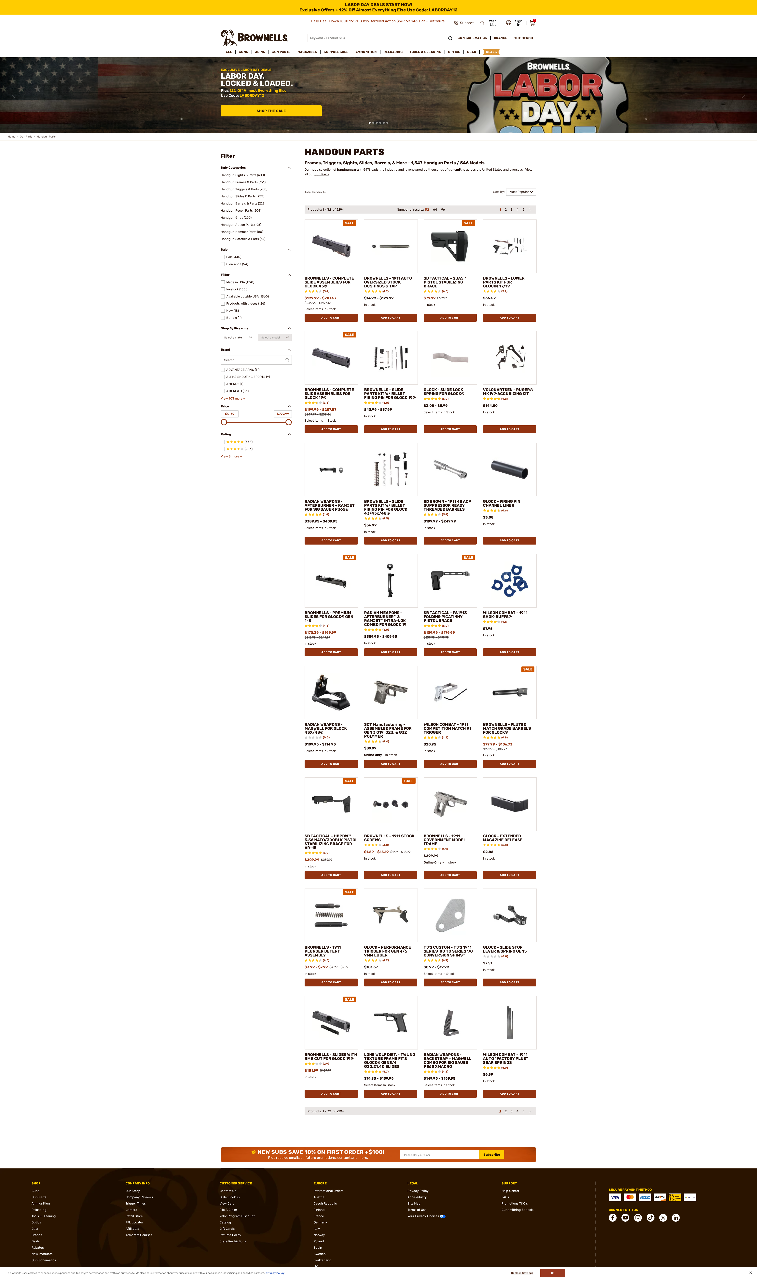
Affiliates (132, 1229)
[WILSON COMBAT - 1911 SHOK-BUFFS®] (510, 581)
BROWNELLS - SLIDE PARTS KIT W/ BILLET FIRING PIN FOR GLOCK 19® (390, 394)
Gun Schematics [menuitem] (472, 38)
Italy (317, 1229)
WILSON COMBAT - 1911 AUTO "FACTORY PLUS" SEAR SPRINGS (505, 1058)
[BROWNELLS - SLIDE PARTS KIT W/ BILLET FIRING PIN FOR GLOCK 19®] (391, 358)
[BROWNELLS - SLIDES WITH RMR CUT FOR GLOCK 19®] (331, 1022)
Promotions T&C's (515, 1203)
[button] (515, 22)
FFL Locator (134, 1222)
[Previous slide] (13, 95)
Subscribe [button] (491, 1154)
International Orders (329, 1191)
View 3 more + (231, 456)
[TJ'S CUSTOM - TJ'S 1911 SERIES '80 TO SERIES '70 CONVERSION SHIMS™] (450, 915)
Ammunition (41, 1203)
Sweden (320, 1254)
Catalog (225, 1222)
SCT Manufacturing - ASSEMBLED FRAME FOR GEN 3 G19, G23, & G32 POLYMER (388, 730)
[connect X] (663, 1218)
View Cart (227, 1203)
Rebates (38, 1247)
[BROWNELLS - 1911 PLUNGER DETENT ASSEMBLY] (331, 915)
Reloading (39, 1210)
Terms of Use (416, 1210)
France (319, 1216)
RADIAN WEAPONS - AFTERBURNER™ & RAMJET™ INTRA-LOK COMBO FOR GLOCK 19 (385, 618)
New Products (42, 1254)
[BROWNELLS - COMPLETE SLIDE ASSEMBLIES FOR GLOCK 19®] (331, 358)
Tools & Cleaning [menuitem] (425, 52)
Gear (35, 1229)
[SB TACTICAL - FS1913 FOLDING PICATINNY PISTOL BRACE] (450, 581)
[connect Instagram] (638, 1218)
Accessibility (416, 1197)
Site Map (413, 1203)
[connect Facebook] (613, 1218)
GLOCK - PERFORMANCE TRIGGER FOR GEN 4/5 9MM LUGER (387, 951)
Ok (552, 1273)
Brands (37, 1235)
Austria (319, 1197)
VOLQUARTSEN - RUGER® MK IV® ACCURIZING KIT (508, 392)
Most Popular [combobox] (519, 192)
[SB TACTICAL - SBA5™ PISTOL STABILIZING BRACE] (450, 246)
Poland (319, 1241)
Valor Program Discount (237, 1216)
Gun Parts (26, 136)
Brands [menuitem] (501, 38)
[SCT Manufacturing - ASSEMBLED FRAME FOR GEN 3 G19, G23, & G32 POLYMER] (391, 692)
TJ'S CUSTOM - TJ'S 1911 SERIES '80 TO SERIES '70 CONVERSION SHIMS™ (448, 951)
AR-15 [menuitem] (260, 52)
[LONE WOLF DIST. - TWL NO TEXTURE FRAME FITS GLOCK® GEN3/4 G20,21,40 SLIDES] (391, 1022)
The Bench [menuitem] (523, 38)
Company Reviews (139, 1197)
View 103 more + (233, 398)
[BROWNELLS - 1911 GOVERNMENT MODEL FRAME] (450, 804)
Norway (319, 1235)
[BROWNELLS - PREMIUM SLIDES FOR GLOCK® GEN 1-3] (331, 581)
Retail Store (134, 1216)
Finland (319, 1210)
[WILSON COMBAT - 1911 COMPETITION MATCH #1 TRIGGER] (450, 692)
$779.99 (283, 414)
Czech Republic (325, 1203)
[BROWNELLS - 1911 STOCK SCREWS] (391, 804)
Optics (36, 1222)
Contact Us (228, 1191)
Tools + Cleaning (44, 1216)
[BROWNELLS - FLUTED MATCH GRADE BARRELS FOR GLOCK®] (510, 692)
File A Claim (228, 1210)
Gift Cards (227, 1229)
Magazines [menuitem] (307, 52)
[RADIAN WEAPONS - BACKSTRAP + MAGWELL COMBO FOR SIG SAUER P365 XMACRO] (450, 1022)
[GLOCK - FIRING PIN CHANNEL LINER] (510, 469)
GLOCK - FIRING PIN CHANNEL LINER (501, 503)
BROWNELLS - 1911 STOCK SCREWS (389, 838)
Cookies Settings (522, 1273)
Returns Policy (230, 1235)
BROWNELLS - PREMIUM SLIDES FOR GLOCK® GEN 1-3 (329, 617)
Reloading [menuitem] (393, 52)
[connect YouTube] (625, 1218)
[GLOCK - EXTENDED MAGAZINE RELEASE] (510, 804)
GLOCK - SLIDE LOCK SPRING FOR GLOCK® (444, 392)
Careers (131, 1210)
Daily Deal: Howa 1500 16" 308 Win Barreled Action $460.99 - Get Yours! (378, 21)
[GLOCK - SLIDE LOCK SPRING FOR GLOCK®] (450, 358)
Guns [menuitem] (243, 52)
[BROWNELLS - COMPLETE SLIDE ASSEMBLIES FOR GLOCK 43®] (331, 246)
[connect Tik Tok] (650, 1218)
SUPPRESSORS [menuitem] (336, 52)
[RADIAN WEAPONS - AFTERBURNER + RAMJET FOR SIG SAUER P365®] (331, 469)
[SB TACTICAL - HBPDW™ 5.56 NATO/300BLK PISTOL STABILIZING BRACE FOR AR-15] (331, 804)
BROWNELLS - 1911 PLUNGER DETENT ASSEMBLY (323, 951)
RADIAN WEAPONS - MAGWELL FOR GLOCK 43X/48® (326, 728)
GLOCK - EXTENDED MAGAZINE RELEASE (503, 838)
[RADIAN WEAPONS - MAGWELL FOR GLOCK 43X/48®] (331, 692)
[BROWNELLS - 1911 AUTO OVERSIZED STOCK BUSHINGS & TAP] (391, 246)
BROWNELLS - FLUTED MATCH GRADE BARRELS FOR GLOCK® (507, 728)
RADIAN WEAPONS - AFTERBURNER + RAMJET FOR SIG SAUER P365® (330, 505)
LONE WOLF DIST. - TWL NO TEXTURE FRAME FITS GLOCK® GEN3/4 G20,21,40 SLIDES (389, 1060)
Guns (35, 1191)
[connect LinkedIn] (676, 1218)
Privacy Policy (417, 1191)
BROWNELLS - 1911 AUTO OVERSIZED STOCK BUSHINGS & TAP (388, 282)
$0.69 (229, 414)
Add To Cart (331, 317)
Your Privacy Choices (423, 1216)
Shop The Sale (271, 111)
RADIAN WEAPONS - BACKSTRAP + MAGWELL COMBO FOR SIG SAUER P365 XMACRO (447, 1060)
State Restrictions (233, 1241)
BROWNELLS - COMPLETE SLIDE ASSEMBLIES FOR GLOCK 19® (329, 394)
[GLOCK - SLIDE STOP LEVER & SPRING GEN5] (510, 915)
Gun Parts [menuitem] (281, 52)
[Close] (750, 1272)
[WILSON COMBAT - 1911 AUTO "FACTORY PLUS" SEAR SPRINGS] (510, 1022)
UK (316, 1266)
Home (11, 136)
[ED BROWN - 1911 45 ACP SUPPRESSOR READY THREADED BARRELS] (450, 469)
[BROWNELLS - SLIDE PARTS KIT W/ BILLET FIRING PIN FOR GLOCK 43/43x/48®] (391, 469)
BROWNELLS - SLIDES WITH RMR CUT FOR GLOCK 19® (331, 1057)
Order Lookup (230, 1197)
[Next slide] (743, 95)
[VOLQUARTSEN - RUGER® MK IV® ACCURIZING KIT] (510, 358)
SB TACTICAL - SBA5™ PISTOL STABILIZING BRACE (445, 282)
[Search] (450, 38)
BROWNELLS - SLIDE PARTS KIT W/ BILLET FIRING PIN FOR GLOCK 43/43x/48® (385, 507)
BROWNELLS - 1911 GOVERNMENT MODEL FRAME (445, 840)
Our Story (133, 1191)
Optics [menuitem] (454, 52)
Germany (320, 1222)
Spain (318, 1247)
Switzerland (322, 1260)
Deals (36, 1241)
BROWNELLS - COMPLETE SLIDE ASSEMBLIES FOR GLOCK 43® (329, 282)
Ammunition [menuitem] (366, 52)
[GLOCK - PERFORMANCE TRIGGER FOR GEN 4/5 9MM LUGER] (391, 915)
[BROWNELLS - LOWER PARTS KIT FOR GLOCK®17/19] (510, 246)
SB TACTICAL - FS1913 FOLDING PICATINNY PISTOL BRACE (445, 617)
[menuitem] (228, 52)
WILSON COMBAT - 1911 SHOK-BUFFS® (505, 615)
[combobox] (238, 337)
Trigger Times (136, 1203)
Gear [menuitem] (471, 52)
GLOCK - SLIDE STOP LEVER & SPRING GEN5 (505, 949)
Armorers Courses (139, 1235)
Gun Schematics (44, 1260)
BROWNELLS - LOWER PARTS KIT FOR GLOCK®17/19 (504, 282)
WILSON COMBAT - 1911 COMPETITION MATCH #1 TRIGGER (447, 728)
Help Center (510, 1191)
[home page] (255, 38)
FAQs (505, 1197)
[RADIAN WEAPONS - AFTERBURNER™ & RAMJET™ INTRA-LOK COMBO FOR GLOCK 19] (391, 581)
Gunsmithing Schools (517, 1210)
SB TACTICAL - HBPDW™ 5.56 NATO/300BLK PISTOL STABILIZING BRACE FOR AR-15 (331, 842)
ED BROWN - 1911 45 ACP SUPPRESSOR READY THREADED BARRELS (447, 505)
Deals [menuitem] (491, 52)
